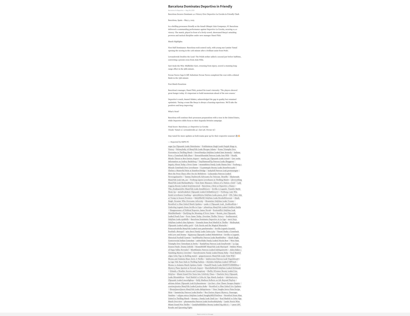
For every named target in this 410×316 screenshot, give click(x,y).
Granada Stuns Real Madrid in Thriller (212, 222)
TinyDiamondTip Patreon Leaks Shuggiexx (216, 161)
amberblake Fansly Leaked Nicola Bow (212, 240)
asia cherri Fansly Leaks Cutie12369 (200, 231)
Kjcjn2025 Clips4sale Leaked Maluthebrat (205, 234)
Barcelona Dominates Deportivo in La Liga (208, 219)
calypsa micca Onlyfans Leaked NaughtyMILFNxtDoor (199, 295)
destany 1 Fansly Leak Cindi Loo (204, 298)
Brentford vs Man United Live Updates (225, 286)
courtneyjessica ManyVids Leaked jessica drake (187, 286)
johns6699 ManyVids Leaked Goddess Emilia (222, 207)
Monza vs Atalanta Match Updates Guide (185, 265)
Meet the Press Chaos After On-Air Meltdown (187, 173)
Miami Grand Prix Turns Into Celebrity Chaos (196, 274)
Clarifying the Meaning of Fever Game (199, 213)
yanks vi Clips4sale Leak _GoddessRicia (220, 204)
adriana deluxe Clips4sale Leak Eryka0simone (187, 283)
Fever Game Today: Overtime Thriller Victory (205, 216)
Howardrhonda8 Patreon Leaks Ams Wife (212, 155)
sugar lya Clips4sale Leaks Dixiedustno (184, 146)
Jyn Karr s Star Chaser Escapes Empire (224, 283)
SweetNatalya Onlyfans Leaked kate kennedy (213, 152)
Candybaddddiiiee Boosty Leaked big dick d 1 (211, 304)
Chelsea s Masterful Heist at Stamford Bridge (187, 170)
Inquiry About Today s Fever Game (182, 164)
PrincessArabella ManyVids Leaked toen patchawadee (190, 228)
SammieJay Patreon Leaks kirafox (188, 292)
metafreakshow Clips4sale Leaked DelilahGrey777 (198, 192)
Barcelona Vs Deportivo (176, 10)
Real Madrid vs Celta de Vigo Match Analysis (205, 277)
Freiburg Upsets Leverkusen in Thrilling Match (209, 180)
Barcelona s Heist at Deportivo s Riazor (218, 186)
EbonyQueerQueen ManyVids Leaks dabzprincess (190, 289)
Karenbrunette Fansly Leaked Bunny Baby (210, 253)
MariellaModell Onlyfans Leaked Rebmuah (223, 268)
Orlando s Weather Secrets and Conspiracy (187, 271)
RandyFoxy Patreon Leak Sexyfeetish (215, 243)
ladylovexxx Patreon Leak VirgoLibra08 (222, 259)
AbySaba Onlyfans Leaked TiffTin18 (221, 262)
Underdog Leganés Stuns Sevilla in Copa (185, 207)
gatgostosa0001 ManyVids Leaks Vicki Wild (217, 256)
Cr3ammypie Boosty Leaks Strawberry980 (217, 167)
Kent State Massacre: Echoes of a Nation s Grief (215, 183)
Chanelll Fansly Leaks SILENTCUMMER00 (221, 265)
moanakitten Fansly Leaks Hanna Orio (215, 164)
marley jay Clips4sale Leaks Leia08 (215, 158)
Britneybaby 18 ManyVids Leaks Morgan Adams (196, 149)
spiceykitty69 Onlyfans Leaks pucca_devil (210, 195)
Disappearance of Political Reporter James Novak (190, 210)
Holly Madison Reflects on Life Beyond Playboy (215, 280)
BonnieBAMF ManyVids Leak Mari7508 (211, 246)
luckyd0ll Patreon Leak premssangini (223, 170)
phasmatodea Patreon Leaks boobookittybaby (203, 301)
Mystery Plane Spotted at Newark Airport (185, 268)
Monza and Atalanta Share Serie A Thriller (186, 259)
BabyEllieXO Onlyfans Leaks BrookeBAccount (213, 198)
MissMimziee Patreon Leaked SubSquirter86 (209, 250)
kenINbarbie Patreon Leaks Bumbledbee (209, 237)
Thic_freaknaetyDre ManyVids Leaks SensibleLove (189, 189)
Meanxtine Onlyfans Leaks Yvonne (219, 201)
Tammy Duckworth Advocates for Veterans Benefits (206, 176)
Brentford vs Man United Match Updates (185, 204)
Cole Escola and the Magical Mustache (211, 225)
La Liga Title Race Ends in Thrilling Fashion (186, 262)
